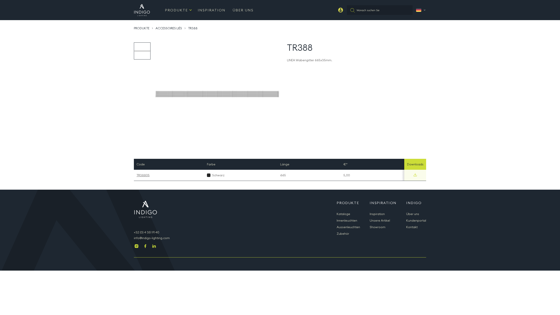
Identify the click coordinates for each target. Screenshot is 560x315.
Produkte (176, 10)
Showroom (377, 227)
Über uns (243, 10)
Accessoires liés (169, 28)
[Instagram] (136, 246)
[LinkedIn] (154, 246)
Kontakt (412, 227)
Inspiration (212, 10)
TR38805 (143, 175)
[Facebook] (145, 246)
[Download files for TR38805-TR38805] (415, 175)
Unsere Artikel (380, 220)
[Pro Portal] (340, 10)
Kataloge (343, 214)
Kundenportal (416, 220)
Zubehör (343, 234)
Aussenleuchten (348, 227)
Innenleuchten (347, 220)
